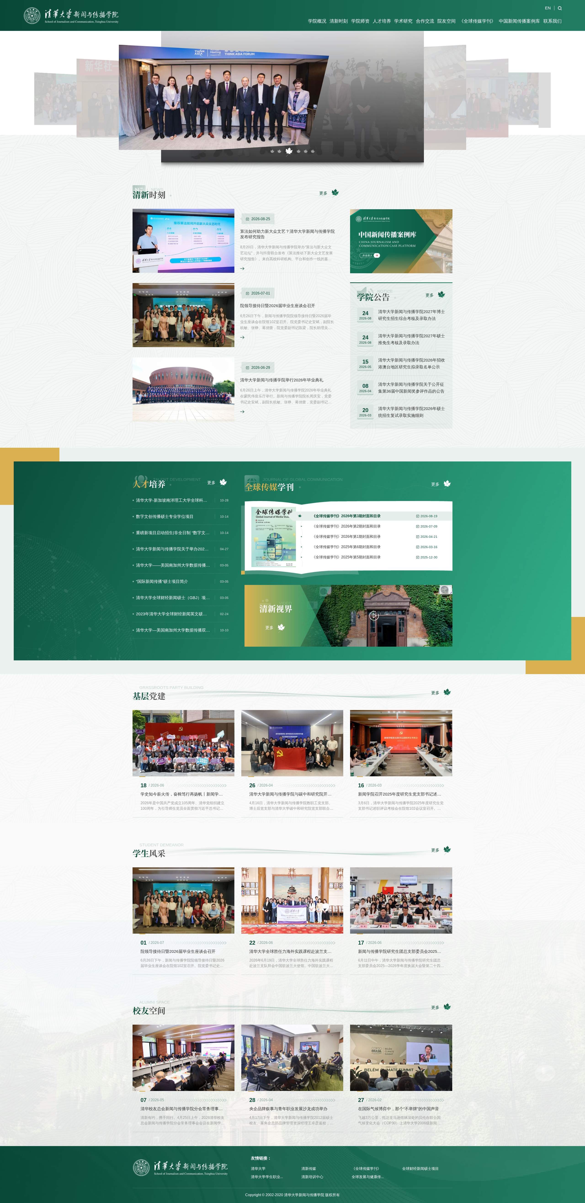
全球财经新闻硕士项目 (420, 1169)
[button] (272, 151)
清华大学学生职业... (267, 1177)
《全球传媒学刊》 (366, 1169)
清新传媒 (308, 1169)
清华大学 (258, 1169)
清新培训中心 (312, 1177)
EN (548, 8)
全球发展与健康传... (368, 1177)
